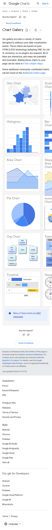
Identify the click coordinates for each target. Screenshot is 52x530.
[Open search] (38, 3)
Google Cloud (8, 453)
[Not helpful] (24, 17)
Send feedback (13, 23)
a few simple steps (33, 63)
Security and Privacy (11, 417)
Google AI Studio (9, 444)
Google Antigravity (10, 448)
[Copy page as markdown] (35, 30)
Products (15, 11)
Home (4, 11)
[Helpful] (20, 17)
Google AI (6, 500)
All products (7, 504)
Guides (34, 11)
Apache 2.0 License (10, 360)
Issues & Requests (10, 390)
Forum (5, 386)
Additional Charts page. (34, 73)
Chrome (6, 434)
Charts (24, 4)
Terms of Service (10, 412)
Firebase (6, 439)
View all (5, 462)
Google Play (7, 458)
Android (6, 430)
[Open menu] (5, 3)
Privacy (14, 516)
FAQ (4, 395)
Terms (5, 516)
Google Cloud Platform (12, 495)
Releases (6, 408)
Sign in (45, 3)
